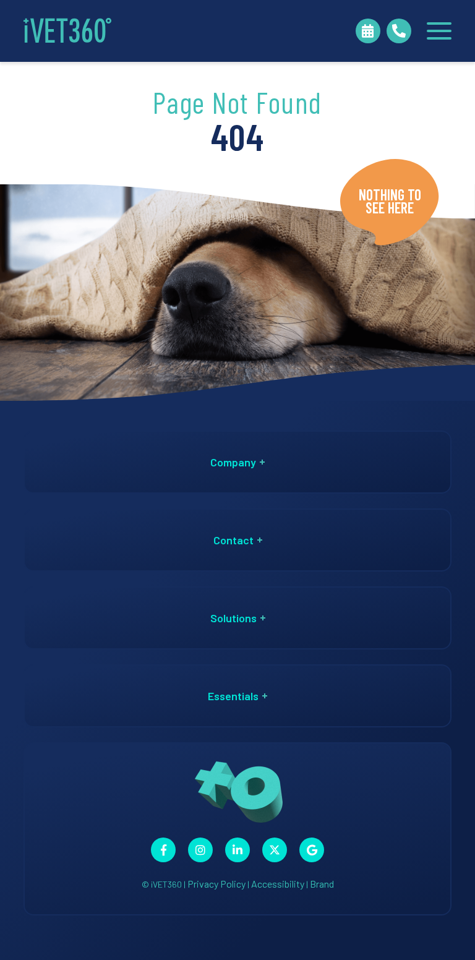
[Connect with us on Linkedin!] (237, 850)
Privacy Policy (216, 883)
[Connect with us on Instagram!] (200, 850)
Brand (322, 883)
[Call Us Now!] (399, 31)
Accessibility (277, 883)
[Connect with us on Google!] (311, 850)
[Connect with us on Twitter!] (274, 850)
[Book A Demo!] (368, 31)
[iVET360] (67, 31)
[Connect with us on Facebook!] (163, 850)
